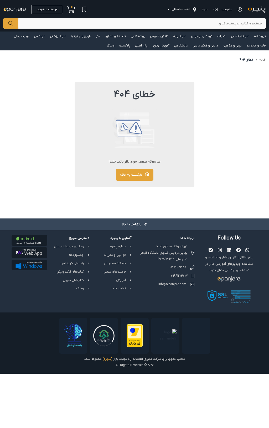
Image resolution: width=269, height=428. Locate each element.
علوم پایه (179, 36)
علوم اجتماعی (240, 36)
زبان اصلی (141, 46)
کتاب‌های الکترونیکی (70, 272)
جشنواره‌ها (76, 255)
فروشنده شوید (47, 9)
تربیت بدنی (21, 36)
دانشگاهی (181, 46)
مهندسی (39, 36)
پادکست (124, 46)
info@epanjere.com (172, 284)
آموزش (121, 280)
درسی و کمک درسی (205, 46)
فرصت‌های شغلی (115, 272)
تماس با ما (118, 288)
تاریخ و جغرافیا (81, 36)
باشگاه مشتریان (115, 263)
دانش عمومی (159, 36)
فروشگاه (260, 36)
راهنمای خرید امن (72, 263)
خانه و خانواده (256, 46)
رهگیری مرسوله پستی (69, 246)
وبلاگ (111, 46)
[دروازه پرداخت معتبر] (135, 336)
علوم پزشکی (58, 36)
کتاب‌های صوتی (73, 280)
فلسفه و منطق (115, 36)
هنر (98, 36)
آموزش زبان (161, 46)
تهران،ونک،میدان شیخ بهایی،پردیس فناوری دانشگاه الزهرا (163, 249)
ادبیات (221, 36)
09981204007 (179, 276)
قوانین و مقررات (115, 255)
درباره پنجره (118, 246)
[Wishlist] (84, 9)
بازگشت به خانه (131, 175)
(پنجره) (107, 359)
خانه (262, 60)
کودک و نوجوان (202, 36)
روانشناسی (138, 36)
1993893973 (165, 259)
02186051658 (178, 267)
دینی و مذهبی (232, 46)
